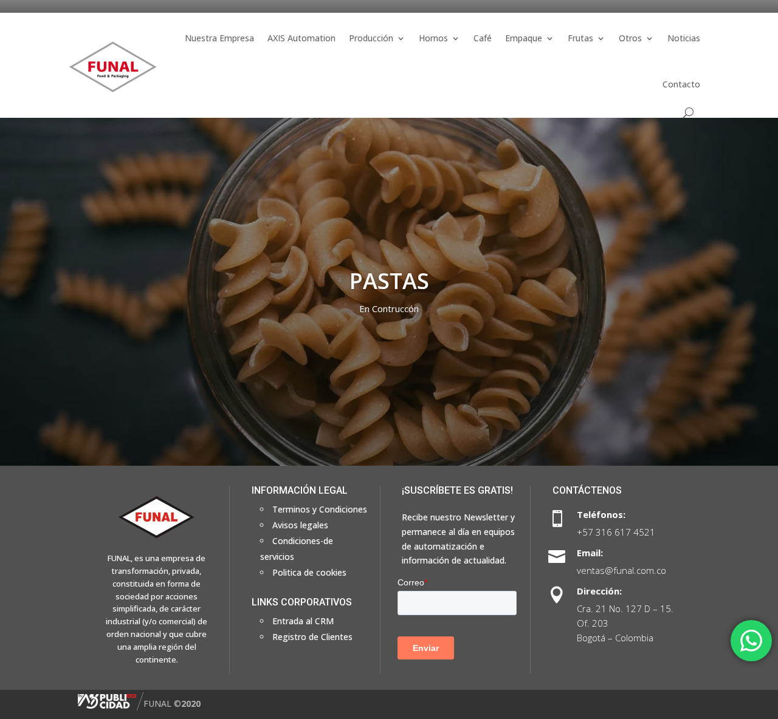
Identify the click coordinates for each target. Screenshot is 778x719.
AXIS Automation (301, 38)
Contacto (681, 84)
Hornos (433, 38)
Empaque (523, 38)
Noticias (683, 38)
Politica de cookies (309, 572)
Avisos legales (300, 525)
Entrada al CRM (303, 621)
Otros (630, 38)
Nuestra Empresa (219, 38)
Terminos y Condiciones (319, 509)
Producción (371, 38)
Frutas (580, 38)
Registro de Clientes (312, 636)
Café (482, 38)
